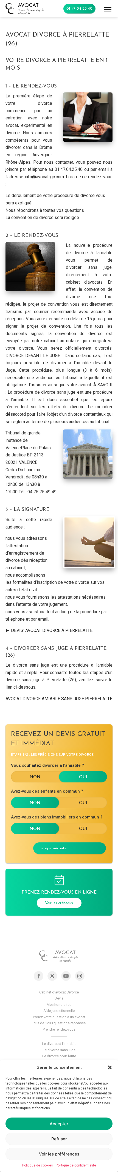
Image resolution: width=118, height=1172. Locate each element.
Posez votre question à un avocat (59, 1017)
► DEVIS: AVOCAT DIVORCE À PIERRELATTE (48, 630)
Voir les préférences (59, 1154)
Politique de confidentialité (76, 1165)
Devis (59, 998)
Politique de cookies (37, 1165)
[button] (110, 1067)
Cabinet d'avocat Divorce (59, 992)
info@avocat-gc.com (44, 176)
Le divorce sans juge (59, 1050)
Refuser (59, 1138)
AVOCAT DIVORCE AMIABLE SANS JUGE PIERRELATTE (58, 698)
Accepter (59, 1123)
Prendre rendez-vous (59, 1029)
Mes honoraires (59, 1005)
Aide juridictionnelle (59, 1011)
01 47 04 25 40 (79, 9)
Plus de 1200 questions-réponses (59, 1023)
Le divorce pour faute (59, 1056)
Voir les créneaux (59, 903)
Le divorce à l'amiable (59, 1044)
